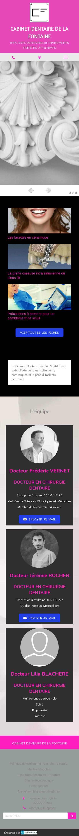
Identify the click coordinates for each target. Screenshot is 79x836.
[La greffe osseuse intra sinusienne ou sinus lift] (39, 256)
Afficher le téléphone (42, 808)
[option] (39, 123)
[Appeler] (13, 57)
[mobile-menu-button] (66, 57)
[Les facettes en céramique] (39, 220)
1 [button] (70, 193)
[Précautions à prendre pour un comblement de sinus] (39, 297)
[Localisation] (39, 57)
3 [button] (76, 193)
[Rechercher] (72, 815)
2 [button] (73, 193)
